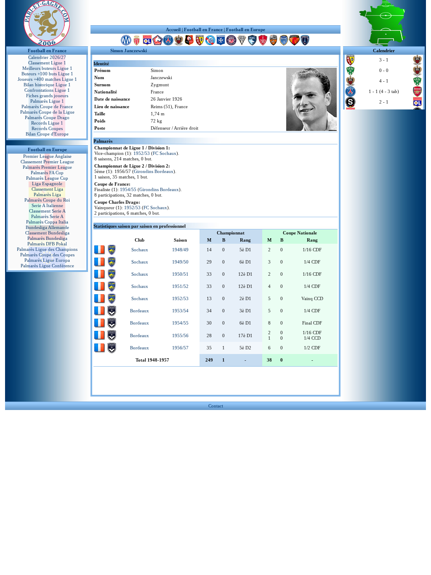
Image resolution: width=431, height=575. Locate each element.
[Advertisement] (215, 12)
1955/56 (180, 335)
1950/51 (180, 274)
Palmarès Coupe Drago (47, 117)
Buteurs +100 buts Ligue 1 (47, 73)
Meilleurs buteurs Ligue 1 (47, 68)
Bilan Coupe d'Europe (47, 133)
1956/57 (180, 347)
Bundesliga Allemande (47, 227)
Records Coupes (47, 128)
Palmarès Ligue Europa (47, 260)
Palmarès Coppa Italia (47, 221)
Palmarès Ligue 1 (47, 101)
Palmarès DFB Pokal (47, 243)
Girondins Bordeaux (153, 171)
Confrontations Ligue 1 (47, 90)
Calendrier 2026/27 (47, 57)
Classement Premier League (47, 161)
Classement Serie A (47, 210)
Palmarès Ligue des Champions (47, 249)
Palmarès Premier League (47, 167)
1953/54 (180, 310)
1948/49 (180, 249)
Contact (215, 405)
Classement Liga (47, 189)
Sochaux (139, 249)
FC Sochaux (164, 153)
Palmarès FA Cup (47, 172)
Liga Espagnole (47, 183)
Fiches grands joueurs (47, 95)
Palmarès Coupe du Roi (47, 199)
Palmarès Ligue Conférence (47, 265)
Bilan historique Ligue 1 (47, 84)
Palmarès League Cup (47, 178)
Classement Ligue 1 (47, 62)
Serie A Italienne (47, 205)
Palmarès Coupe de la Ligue (47, 111)
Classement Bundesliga (47, 232)
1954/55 (128, 189)
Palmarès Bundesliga (47, 238)
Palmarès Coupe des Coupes (47, 254)
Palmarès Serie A (47, 216)
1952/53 (141, 153)
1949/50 (180, 261)
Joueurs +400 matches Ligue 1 (47, 79)
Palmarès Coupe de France (47, 106)
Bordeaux (139, 310)
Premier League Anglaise (47, 156)
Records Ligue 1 (47, 122)
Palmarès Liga (47, 194)
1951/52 (180, 286)
